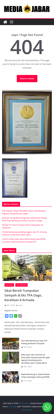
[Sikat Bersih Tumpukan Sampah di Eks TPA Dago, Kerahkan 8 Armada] (27, 268)
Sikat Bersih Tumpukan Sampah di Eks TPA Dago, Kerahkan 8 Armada (23, 295)
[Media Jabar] (5, 22)
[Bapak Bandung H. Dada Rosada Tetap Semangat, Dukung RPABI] (10, 377)
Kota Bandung (21, 285)
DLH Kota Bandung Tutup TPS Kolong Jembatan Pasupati (34, 342)
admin (20, 305)
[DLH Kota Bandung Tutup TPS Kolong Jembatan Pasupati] (10, 344)
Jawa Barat (9, 285)
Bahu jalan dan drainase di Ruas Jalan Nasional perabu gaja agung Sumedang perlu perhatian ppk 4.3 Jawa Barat (35, 358)
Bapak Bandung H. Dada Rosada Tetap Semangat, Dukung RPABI (35, 375)
